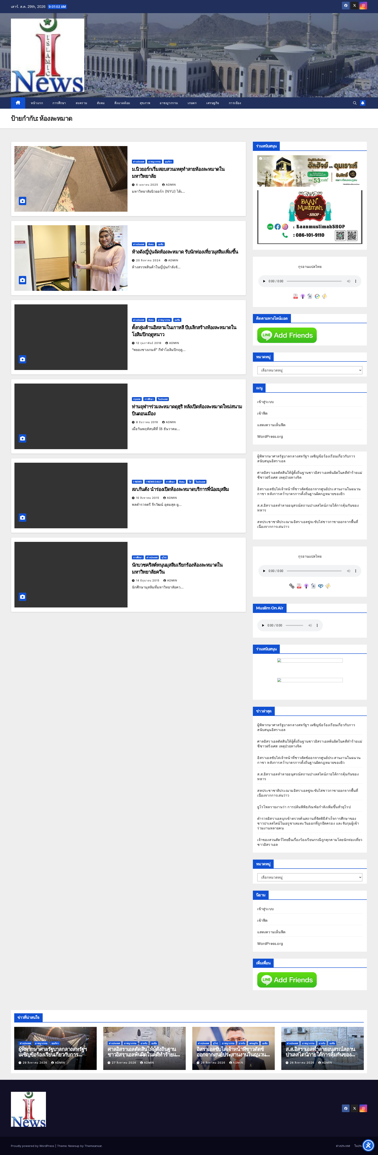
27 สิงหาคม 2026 (124, 1062)
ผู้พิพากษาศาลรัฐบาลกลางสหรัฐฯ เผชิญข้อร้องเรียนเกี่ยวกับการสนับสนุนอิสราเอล (53, 1054)
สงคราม (81, 103)
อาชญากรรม (169, 103)
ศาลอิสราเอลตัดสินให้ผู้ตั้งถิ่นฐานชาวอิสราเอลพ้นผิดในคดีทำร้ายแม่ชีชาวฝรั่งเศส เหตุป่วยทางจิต (143, 1054)
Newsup (73, 1146)
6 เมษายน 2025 (147, 184)
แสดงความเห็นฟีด (271, 425)
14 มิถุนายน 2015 (148, 580)
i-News (137, 481)
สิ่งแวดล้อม (122, 103)
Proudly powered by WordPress (33, 1146)
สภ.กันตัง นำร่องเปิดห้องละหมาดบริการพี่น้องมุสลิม (180, 489)
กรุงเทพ (136, 399)
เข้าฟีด (262, 413)
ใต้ (190, 481)
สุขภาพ (145, 103)
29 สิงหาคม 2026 (35, 1062)
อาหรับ (144, 1043)
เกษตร (192, 103)
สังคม (101, 103)
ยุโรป (164, 557)
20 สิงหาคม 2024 (148, 260)
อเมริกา (168, 161)
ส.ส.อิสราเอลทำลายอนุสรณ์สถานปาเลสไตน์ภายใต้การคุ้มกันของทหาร (320, 1054)
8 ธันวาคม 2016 (147, 422)
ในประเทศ (163, 399)
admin (171, 184)
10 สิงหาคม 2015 (148, 497)
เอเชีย (160, 244)
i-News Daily (154, 481)
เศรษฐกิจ (212, 103)
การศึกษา (59, 103)
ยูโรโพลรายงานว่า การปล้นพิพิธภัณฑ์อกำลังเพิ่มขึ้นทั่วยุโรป (303, 807)
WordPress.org (270, 436)
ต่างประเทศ (138, 161)
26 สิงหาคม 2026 (213, 1062)
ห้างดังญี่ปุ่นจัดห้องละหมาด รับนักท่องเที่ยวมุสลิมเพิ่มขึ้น (185, 252)
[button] (355, 103)
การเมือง (235, 103)
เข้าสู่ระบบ (265, 402)
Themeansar (93, 1146)
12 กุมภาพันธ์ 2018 (149, 343)
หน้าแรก (36, 103)
